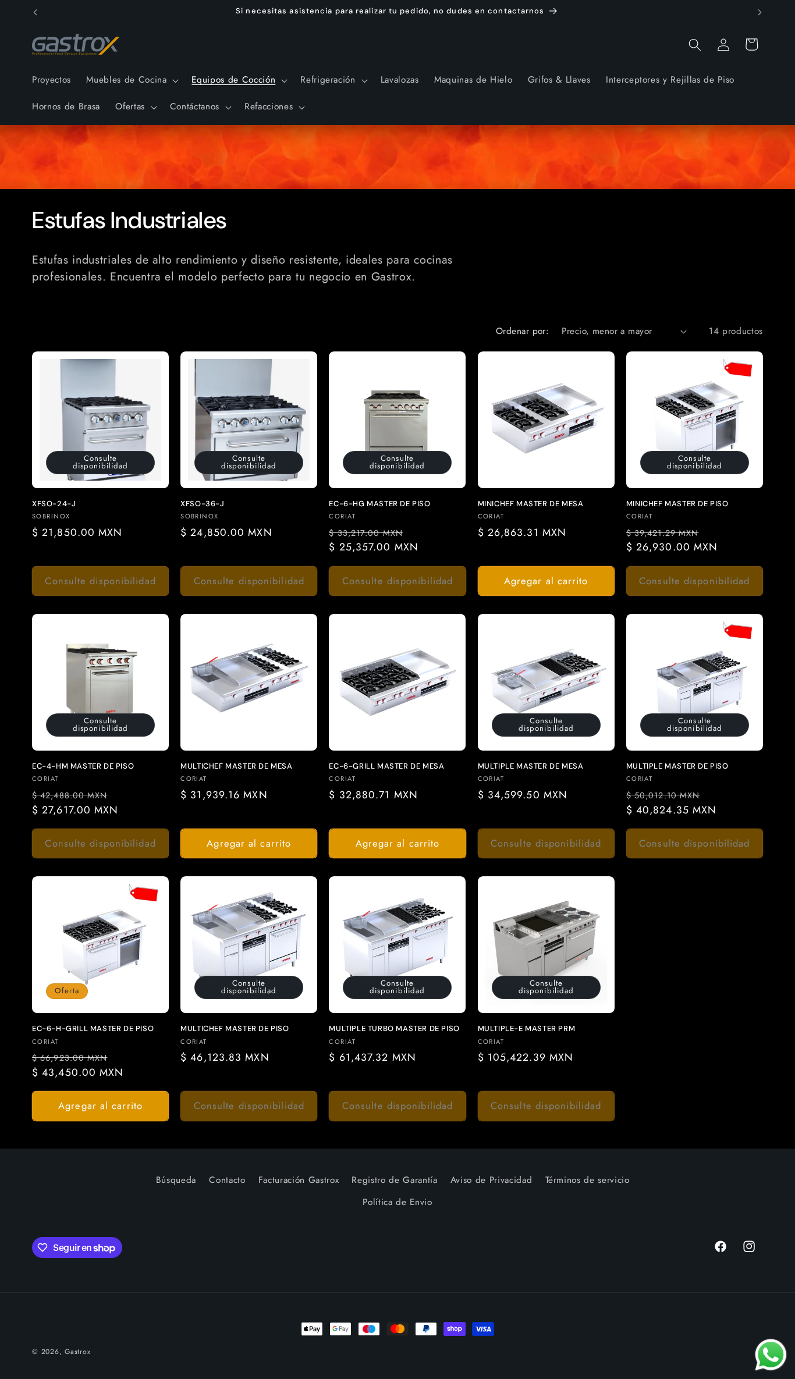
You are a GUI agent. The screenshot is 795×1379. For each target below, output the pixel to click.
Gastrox (77, 1351)
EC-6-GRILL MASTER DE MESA (386, 766)
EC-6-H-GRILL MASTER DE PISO (93, 1028)
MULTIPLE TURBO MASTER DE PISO (394, 1028)
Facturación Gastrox (298, 1180)
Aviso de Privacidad (491, 1180)
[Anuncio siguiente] (760, 12)
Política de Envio (397, 1202)
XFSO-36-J (202, 504)
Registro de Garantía (394, 1180)
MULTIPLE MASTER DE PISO (677, 766)
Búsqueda (176, 1180)
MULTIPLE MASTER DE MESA (531, 766)
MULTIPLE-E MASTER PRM (527, 1028)
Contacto (227, 1180)
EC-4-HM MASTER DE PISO (83, 766)
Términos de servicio (587, 1180)
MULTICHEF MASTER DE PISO (234, 1028)
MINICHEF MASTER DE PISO (677, 504)
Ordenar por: (522, 331)
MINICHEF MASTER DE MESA (531, 504)
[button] (131, 80)
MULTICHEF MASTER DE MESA (236, 766)
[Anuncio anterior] (35, 12)
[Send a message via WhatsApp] (771, 1355)
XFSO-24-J (54, 504)
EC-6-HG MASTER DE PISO (379, 504)
